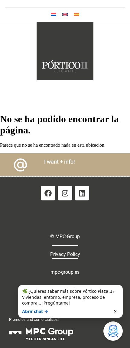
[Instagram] (65, 193)
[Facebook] (48, 193)
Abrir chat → (35, 311)
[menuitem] (53, 14)
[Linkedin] (82, 193)
